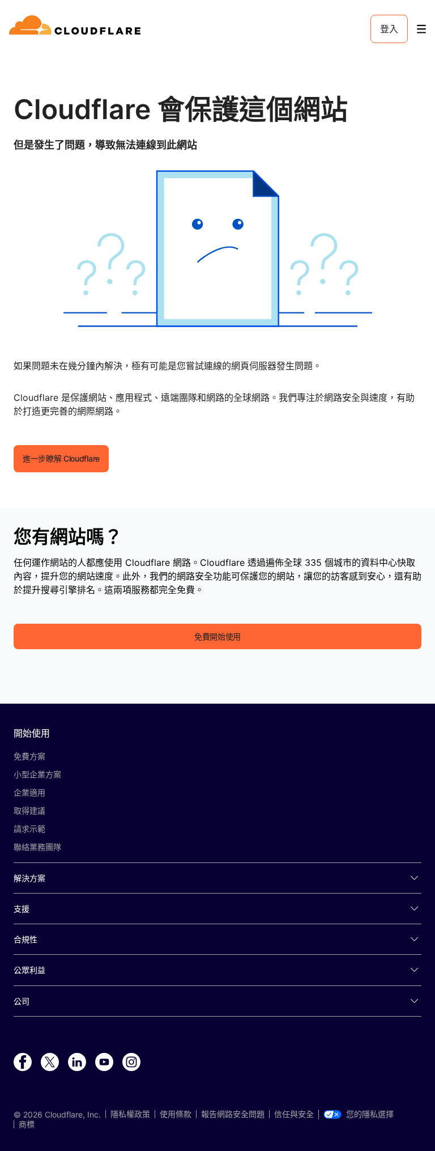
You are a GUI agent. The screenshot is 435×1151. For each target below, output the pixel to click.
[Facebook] (23, 1062)
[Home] (76, 29)
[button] (217, 248)
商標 (27, 1124)
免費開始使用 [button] (217, 636)
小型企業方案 (37, 774)
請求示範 (29, 828)
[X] (50, 1062)
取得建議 (29, 810)
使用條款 (175, 1114)
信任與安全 (294, 1114)
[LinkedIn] (77, 1062)
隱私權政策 (130, 1114)
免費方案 (29, 756)
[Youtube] (104, 1062)
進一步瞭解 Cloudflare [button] (61, 458)
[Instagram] (131, 1062)
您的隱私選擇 (370, 1114)
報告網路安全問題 (233, 1114)
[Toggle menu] (421, 29)
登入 (389, 29)
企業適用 (29, 792)
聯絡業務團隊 (37, 847)
